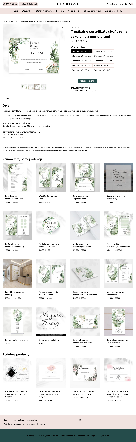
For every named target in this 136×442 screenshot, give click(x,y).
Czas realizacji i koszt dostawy (25, 420)
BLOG (119, 11)
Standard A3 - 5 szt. (104, 61)
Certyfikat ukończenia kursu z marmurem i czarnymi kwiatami (17, 394)
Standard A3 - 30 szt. (103, 65)
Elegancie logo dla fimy (49, 340)
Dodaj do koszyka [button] (13, 350)
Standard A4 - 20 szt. (103, 51)
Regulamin (41, 424)
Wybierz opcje (79, 404)
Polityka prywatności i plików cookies (19, 424)
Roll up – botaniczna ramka (17, 340)
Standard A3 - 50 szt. (81, 70)
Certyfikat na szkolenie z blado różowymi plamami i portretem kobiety (118, 394)
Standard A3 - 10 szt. (81, 65)
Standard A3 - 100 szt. (104, 70)
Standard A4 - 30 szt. (81, 56)
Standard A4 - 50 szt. (103, 56)
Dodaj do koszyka (87, 81)
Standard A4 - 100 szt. (82, 61)
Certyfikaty (78, 27)
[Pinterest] (79, 420)
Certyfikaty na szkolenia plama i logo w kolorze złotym (49, 394)
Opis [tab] (7, 98)
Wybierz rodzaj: (78, 47)
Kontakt (7, 420)
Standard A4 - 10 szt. (81, 51)
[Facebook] (71, 420)
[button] (62, 27)
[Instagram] (75, 420)
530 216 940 (90, 91)
